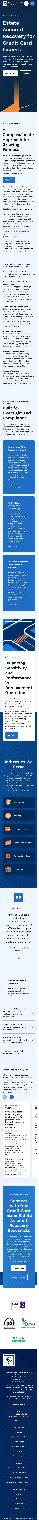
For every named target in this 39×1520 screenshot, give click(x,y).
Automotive (19, 802)
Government (19, 869)
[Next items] (12, 1097)
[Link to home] (13, 3)
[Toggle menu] (32, 3)
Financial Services (22, 856)
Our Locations (13, 605)
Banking (17, 816)
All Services (9, 180)
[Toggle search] (26, 3)
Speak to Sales (10, 73)
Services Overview (18, 1277)
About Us (26, 73)
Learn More (12, 546)
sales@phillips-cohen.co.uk (18, 1416)
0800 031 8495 (21, 1414)
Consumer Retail (21, 829)
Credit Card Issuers (22, 842)
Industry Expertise (11, 16)
